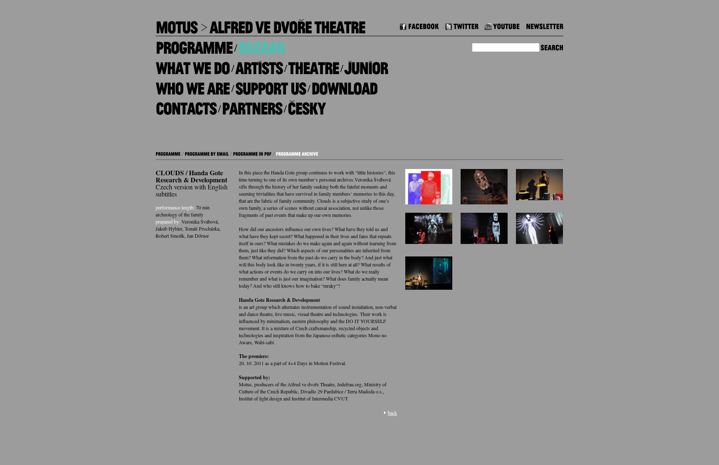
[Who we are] (193, 85)
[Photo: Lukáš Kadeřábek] (539, 230)
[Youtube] (502, 25)
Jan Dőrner (198, 235)
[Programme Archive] (297, 152)
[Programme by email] (207, 152)
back (392, 412)
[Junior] (366, 65)
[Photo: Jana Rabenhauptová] (539, 186)
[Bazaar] (261, 45)
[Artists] (259, 65)
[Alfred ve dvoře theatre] (287, 24)
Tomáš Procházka (202, 228)
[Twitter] (462, 25)
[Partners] (252, 105)
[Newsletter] (544, 25)
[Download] (344, 85)
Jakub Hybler (169, 228)
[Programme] (194, 45)
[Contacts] (186, 105)
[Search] (551, 46)
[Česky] (306, 105)
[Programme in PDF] (252, 152)
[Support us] (270, 85)
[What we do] (193, 65)
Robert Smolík (170, 235)
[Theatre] (313, 65)
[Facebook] (419, 25)
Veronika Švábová (199, 221)
